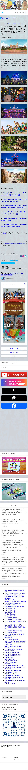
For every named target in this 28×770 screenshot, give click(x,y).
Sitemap (16, 757)
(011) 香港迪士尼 (8, 23)
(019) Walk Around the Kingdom (14, 634)
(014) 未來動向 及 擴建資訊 (13, 619)
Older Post (14, 352)
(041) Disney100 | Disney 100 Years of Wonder (14, 678)
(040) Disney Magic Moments (18, 23)
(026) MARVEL (9, 651)
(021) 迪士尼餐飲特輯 (11, 639)
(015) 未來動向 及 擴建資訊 (13, 625)
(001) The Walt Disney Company (15, 593)
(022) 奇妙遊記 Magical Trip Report (15, 641)
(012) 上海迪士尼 (10, 616)
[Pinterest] (23, 12)
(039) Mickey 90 (10, 674)
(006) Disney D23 (10, 605)
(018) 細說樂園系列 (11, 632)
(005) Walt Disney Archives (13, 603)
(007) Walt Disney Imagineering (14, 606)
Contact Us (16, 759)
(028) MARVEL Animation (13, 654)
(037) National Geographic (13, 670)
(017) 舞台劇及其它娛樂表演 (13, 630)
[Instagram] (17, 12)
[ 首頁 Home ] (4, 757)
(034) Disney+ (9, 664)
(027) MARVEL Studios (12, 652)
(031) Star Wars (9, 659)
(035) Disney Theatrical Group (14, 665)
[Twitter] (20, 12)
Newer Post (14, 348)
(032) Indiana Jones (11, 660)
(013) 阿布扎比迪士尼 (11, 617)
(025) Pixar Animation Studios (14, 649)
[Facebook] (15, 12)
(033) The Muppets (10, 662)
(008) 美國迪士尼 (10, 608)
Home (2, 23)
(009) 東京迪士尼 (10, 610)
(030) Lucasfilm (9, 657)
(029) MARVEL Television (13, 656)
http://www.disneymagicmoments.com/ (14, 243)
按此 (4, 233)
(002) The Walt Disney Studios (14, 595)
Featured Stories (10, 683)
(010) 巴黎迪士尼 (10, 612)
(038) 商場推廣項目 (11, 672)
